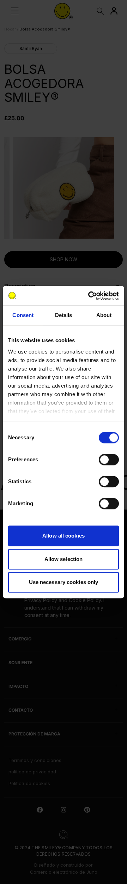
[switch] (109, 459)
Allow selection (63, 559)
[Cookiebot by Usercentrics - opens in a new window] (89, 295)
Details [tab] (63, 315)
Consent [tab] (23, 315)
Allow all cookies (63, 536)
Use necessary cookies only (63, 582)
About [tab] (104, 315)
